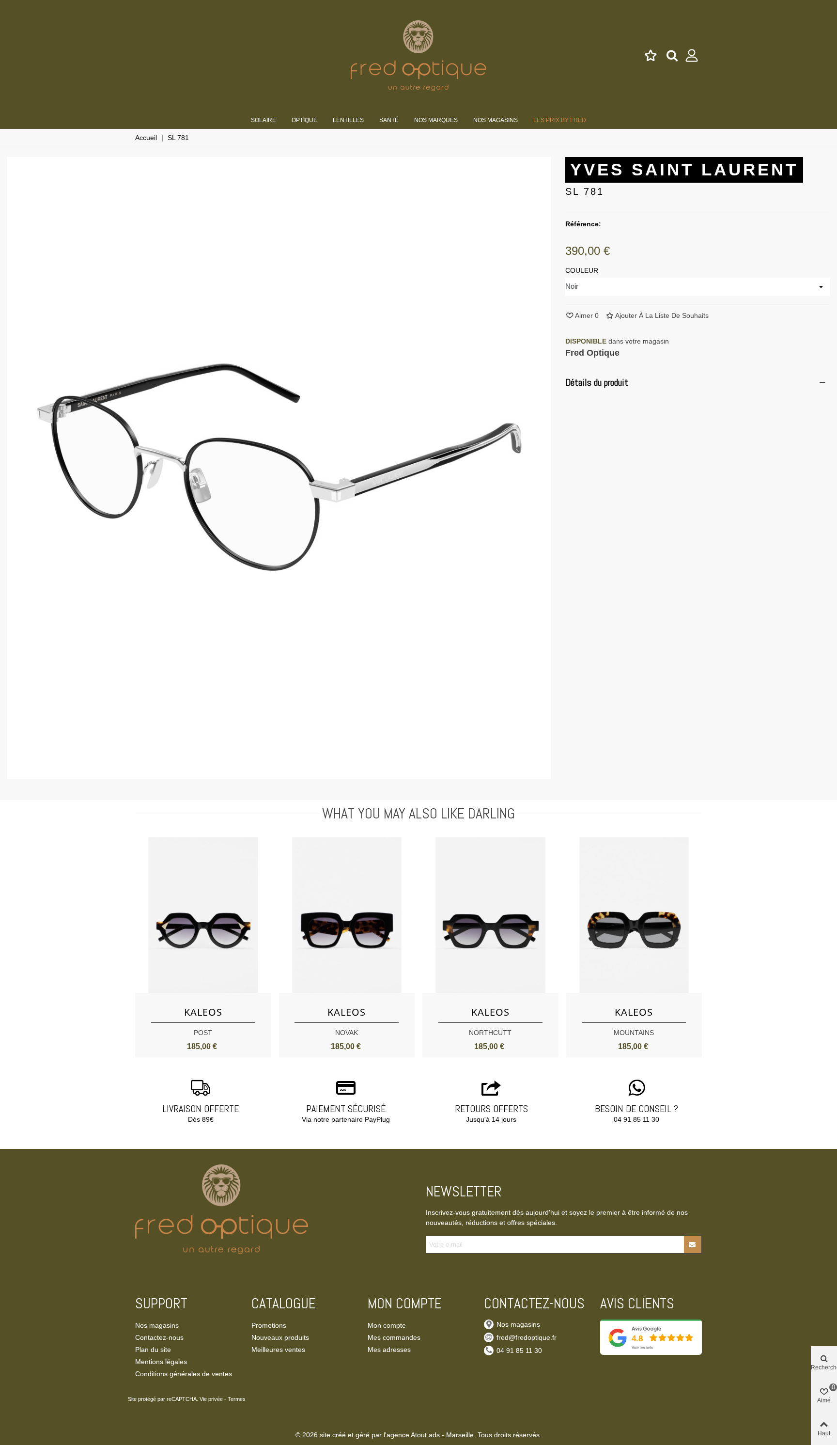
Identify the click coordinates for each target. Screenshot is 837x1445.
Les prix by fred (559, 120)
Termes (237, 1399)
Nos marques (436, 120)
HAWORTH (346, 1033)
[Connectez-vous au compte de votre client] (692, 56)
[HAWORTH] (347, 915)
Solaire (263, 120)
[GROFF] (634, 915)
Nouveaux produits (280, 1337)
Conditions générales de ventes (183, 1374)
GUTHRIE (490, 1033)
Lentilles (348, 120)
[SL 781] (279, 773)
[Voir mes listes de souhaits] (651, 56)
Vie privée (211, 1399)
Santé (389, 120)
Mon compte (387, 1325)
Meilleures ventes (278, 1349)
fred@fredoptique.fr (526, 1337)
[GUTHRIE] (490, 915)
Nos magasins (495, 120)
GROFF (634, 1033)
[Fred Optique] (418, 55)
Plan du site (153, 1349)
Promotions (268, 1325)
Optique (304, 120)
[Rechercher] (672, 55)
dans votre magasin (617, 341)
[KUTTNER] (203, 915)
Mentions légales (161, 1362)
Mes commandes (394, 1337)
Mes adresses (389, 1349)
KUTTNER (203, 1033)
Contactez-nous (159, 1337)
